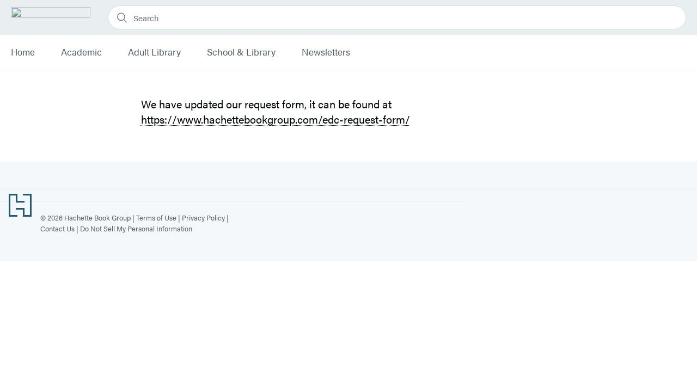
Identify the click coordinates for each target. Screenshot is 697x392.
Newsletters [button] (326, 52)
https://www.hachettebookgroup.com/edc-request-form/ (275, 119)
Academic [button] (81, 52)
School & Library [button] (241, 52)
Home (23, 52)
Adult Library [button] (154, 52)
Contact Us (57, 228)
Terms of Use (156, 217)
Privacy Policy (203, 217)
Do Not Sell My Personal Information (136, 228)
